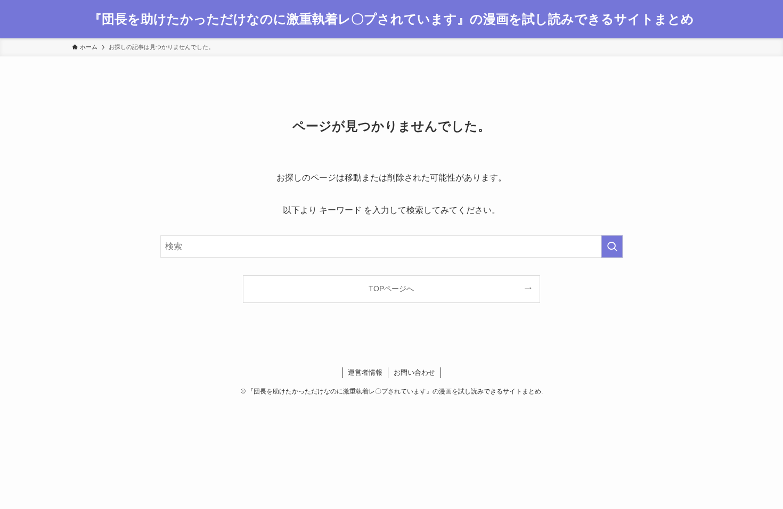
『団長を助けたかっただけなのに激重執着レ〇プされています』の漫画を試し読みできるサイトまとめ (391, 19)
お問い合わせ (414, 372)
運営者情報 (365, 372)
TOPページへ (391, 288)
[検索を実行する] (612, 246)
